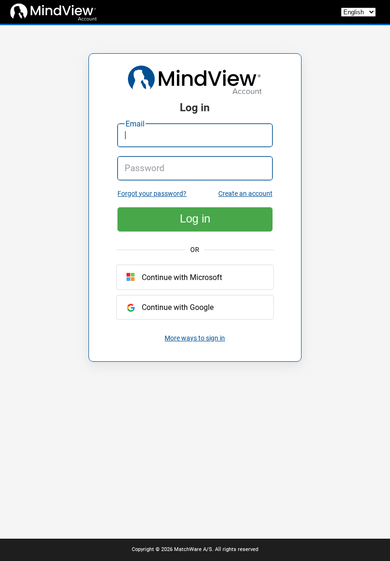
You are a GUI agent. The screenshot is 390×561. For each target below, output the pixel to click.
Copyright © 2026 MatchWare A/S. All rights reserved (195, 549)
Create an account (245, 194)
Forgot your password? (151, 194)
